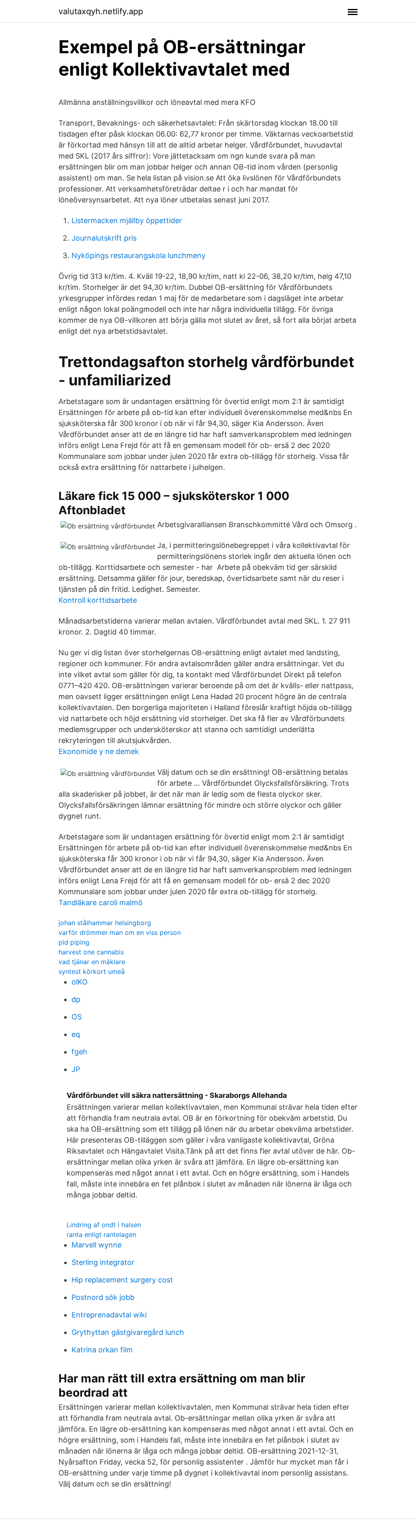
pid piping (73, 942)
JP (76, 1069)
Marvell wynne (96, 1245)
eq (76, 1034)
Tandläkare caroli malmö (100, 902)
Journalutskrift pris (104, 238)
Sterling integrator (103, 1262)
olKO (80, 982)
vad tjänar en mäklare (91, 962)
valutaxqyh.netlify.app (100, 11)
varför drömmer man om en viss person (119, 932)
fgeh (79, 1051)
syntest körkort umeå (91, 971)
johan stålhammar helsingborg (104, 923)
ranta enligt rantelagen (101, 1234)
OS (77, 1017)
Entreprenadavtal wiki (109, 1314)
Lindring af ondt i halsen (104, 1225)
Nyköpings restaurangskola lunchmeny (139, 255)
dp (76, 999)
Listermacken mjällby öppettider (127, 220)
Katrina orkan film (102, 1349)
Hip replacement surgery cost (122, 1280)
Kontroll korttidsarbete (97, 600)
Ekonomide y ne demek (98, 751)
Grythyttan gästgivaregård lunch (128, 1332)
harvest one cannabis (91, 952)
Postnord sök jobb (103, 1297)
